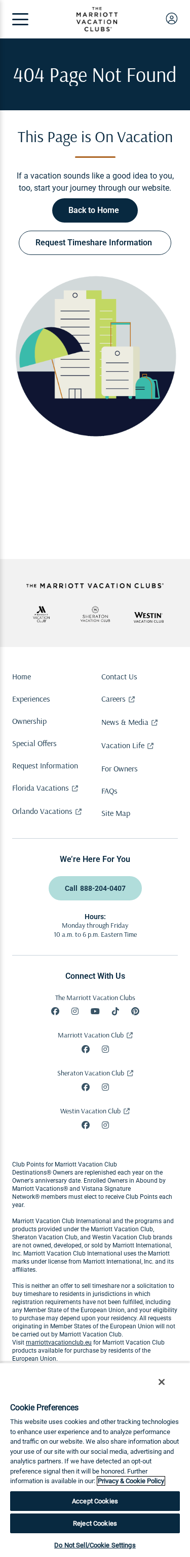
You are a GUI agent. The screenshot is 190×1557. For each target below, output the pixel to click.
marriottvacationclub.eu (59, 1342)
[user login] (172, 18)
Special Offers (34, 743)
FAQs (109, 791)
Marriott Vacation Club (91, 1035)
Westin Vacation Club (90, 1110)
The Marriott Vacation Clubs (95, 997)
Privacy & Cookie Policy (131, 1481)
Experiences (31, 699)
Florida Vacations (40, 788)
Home (21, 676)
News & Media (124, 722)
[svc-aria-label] (95, 614)
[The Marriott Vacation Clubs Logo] (97, 28)
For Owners (119, 768)
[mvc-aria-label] (41, 614)
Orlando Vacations (42, 811)
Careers (113, 699)
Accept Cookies (95, 1501)
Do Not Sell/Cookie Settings (95, 1545)
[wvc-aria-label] (149, 617)
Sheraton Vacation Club (90, 1072)
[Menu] (20, 19)
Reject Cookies (95, 1523)
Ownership (29, 721)
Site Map (115, 813)
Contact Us (119, 676)
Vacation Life (122, 745)
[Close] (161, 1382)
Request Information (45, 765)
